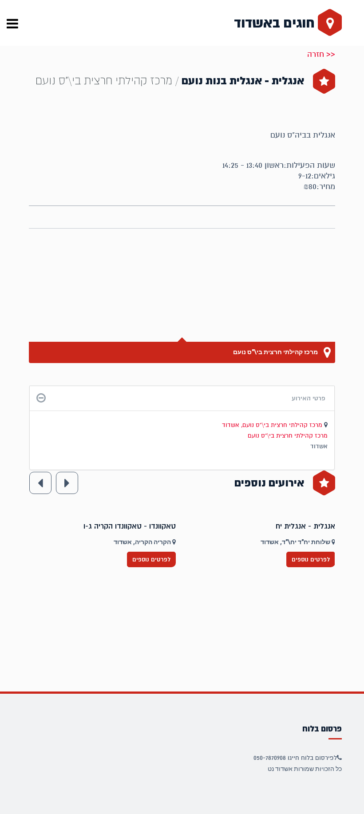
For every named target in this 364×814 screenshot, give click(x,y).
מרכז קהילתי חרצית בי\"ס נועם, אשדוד (273, 425)
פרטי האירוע (308, 398)
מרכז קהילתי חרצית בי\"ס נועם (276, 352)
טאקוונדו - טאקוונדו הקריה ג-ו (277, 526)
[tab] (182, 398)
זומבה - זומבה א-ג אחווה (125, 526)
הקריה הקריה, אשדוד (290, 541)
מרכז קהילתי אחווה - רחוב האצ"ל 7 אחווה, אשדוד (92, 541)
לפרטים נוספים (139, 559)
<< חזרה (321, 54)
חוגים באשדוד (276, 23)
